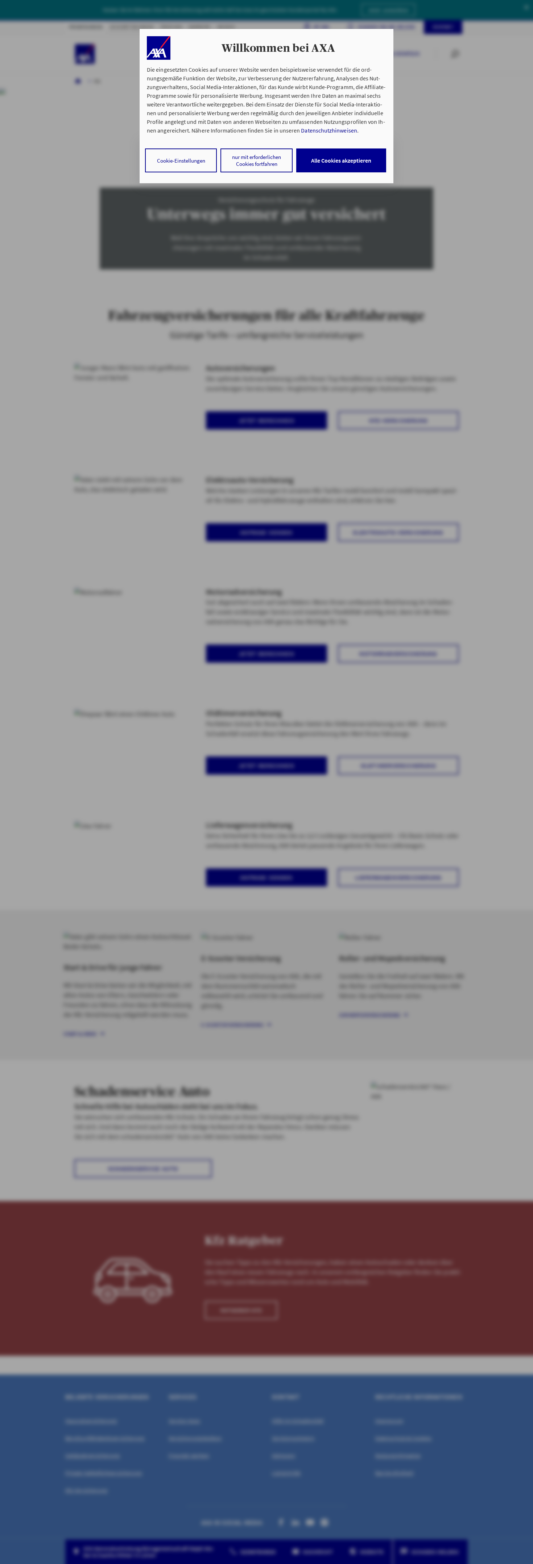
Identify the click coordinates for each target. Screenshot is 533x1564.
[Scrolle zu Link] (158, 48)
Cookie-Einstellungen (181, 160)
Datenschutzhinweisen (329, 130)
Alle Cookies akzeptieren (341, 160)
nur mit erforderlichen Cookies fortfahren (256, 160)
